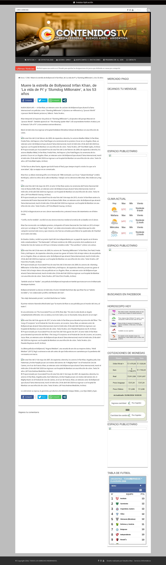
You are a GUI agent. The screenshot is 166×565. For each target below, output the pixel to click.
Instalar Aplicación (84, 2)
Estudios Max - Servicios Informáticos (137, 561)
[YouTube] (133, 10)
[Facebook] (128, 10)
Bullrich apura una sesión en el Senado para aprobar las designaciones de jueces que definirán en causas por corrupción (78, 68)
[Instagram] (130, 10)
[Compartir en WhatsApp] (55, 100)
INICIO (20, 59)
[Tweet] (42, 100)
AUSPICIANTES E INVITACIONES (88, 60)
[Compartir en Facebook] (27, 100)
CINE (28, 78)
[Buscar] (149, 10)
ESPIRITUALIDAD (47, 60)
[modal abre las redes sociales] (64, 100)
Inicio (22, 78)
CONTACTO (132, 60)
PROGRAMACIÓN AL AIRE (114, 60)
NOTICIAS (30, 60)
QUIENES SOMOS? (64, 60)
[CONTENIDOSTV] (83, 34)
